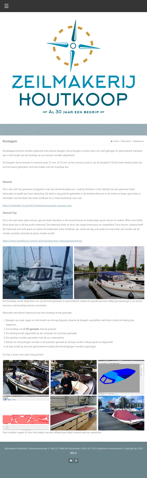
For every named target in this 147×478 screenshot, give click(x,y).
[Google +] (76, 460)
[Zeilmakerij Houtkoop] (73, 115)
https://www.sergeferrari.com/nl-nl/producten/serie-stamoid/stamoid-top (42, 240)
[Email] (71, 460)
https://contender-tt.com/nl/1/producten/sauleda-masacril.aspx (37, 205)
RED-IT (73, 452)
